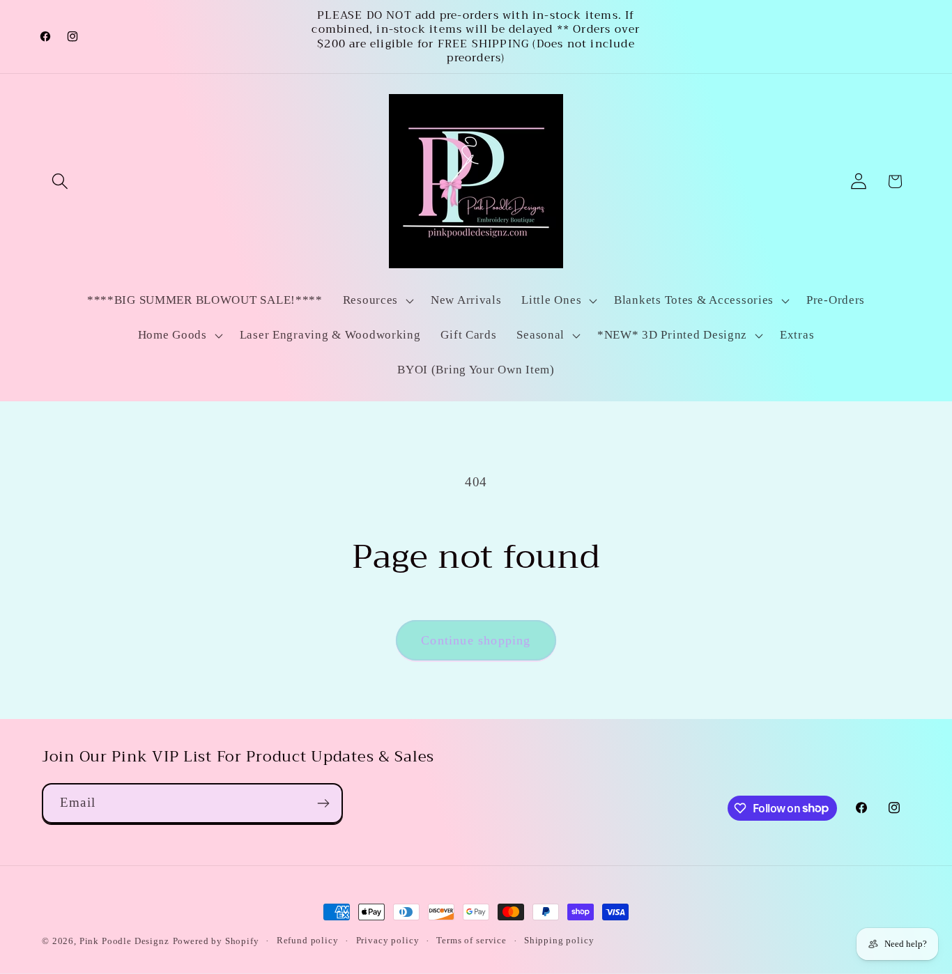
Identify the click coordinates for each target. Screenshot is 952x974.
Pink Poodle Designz (124, 941)
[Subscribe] (323, 803)
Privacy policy (388, 940)
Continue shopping (475, 640)
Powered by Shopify (216, 941)
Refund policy (308, 940)
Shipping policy (559, 940)
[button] (60, 181)
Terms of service (471, 940)
